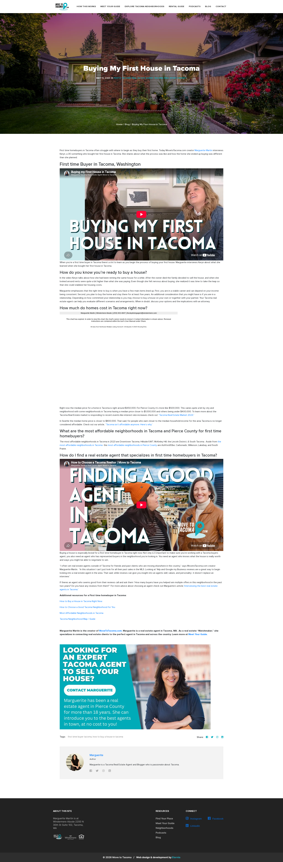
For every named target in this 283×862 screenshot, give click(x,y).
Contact (221, 6)
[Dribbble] (222, 737)
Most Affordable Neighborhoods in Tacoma (81, 613)
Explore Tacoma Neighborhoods (144, 6)
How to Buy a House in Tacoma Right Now (81, 601)
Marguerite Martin (203, 150)
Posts (117, 78)
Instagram (196, 818)
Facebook (217, 818)
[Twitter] (212, 737)
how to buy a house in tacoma (108, 736)
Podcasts (194, 6)
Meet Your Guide (110, 6)
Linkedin (195, 825)
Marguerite (96, 755)
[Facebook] (207, 737)
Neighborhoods (164, 827)
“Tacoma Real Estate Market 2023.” (176, 415)
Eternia (158, 857)
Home (119, 124)
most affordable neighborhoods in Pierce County (132, 445)
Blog (208, 6)
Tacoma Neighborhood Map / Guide (77, 619)
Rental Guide (176, 6)
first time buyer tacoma (80, 736)
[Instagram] (217, 737)
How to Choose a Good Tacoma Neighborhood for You (87, 607)
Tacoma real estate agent (137, 78)
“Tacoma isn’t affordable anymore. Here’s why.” (129, 424)
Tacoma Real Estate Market (170, 78)
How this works (86, 6)
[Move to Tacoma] (62, 6)
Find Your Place (164, 818)
